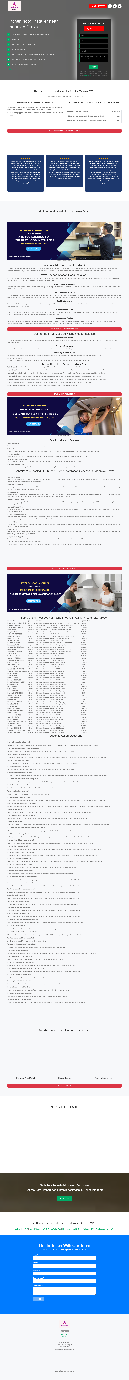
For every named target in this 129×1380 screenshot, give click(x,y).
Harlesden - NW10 (69, 1229)
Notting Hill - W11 (21, 1229)
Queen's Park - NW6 (86, 1229)
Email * (35, 1262)
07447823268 (99, 6)
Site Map (64, 1336)
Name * (35, 1255)
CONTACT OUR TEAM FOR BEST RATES (64, 329)
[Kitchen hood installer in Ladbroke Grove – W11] (64, 1324)
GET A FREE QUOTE (64, 1086)
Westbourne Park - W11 (105, 1229)
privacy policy (87, 75)
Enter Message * (38, 1286)
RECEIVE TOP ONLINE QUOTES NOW (64, 568)
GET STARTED (65, 1198)
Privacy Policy (64, 1334)
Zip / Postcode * (38, 1278)
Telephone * (37, 1270)
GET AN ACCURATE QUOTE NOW (64, 394)
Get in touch (11, 69)
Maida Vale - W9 (54, 1229)
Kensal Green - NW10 (38, 1229)
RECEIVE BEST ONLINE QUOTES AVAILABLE (64, 131)
